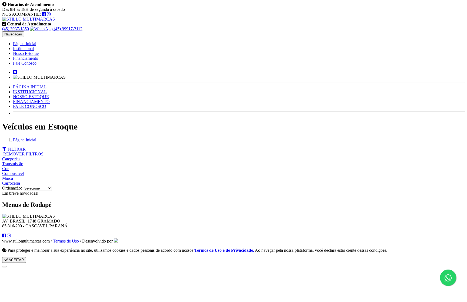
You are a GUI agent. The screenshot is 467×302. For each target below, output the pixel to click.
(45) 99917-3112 (67, 28)
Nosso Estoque (26, 53)
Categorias (11, 159)
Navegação (13, 34)
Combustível (13, 173)
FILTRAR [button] (16, 149)
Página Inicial (24, 43)
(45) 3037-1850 (15, 28)
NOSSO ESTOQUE (31, 96)
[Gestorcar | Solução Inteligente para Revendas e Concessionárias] (116, 241)
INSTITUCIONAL (30, 91)
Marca (7, 178)
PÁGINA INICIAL (30, 87)
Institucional (23, 48)
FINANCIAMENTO (31, 101)
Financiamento (25, 58)
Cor (5, 168)
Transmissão (12, 163)
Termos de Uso (66, 241)
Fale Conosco (24, 63)
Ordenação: (12, 188)
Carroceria (11, 183)
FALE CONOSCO (29, 106)
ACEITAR (16, 260)
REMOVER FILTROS (23, 154)
